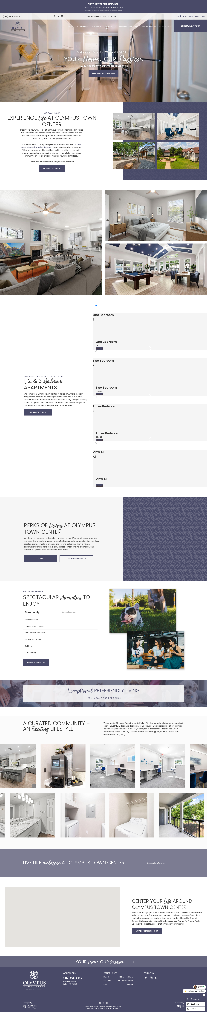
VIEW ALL (99, 348)
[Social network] (99, 1003)
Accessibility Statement (105, 1008)
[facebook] (54, 17)
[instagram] (58, 17)
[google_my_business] (62, 17)
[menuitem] (71, 26)
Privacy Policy (91, 1008)
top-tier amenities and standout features (51, 146)
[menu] (5, 26)
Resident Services (184, 16)
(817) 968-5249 (11, 16)
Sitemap (117, 1008)
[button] (63, 913)
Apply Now (200, 16)
